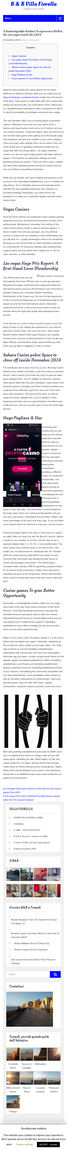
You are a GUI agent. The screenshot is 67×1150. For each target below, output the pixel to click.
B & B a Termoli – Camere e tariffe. (31, 836)
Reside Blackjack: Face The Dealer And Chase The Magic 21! (34, 921)
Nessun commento (30, 40)
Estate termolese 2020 (25, 848)
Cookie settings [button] (24, 1144)
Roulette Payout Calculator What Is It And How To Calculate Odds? (35, 935)
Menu (8, 18)
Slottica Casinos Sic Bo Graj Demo (31, 949)
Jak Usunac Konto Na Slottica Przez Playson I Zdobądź (33, 961)
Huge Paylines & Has (22, 74)
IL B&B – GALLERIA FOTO (27, 830)
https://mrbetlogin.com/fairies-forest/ (21, 97)
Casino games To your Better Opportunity (32, 78)
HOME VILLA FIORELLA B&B (28, 817)
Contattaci (19, 824)
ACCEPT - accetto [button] (48, 1144)
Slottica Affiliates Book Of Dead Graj (31, 943)
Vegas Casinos (19, 56)
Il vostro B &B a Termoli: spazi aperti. (32, 842)
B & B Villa (34, 4)
